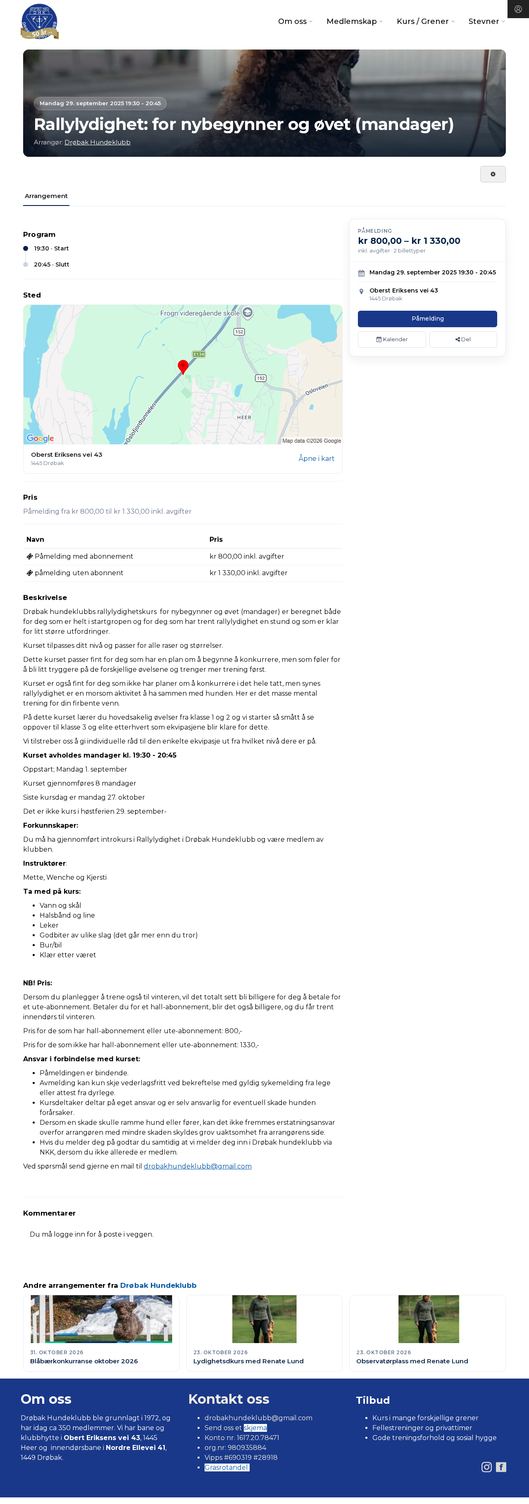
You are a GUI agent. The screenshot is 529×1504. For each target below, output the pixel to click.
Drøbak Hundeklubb (97, 142)
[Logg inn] (518, 9)
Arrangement (46, 196)
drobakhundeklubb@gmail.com (198, 1166)
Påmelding (428, 318)
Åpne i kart (317, 459)
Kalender (395, 339)
